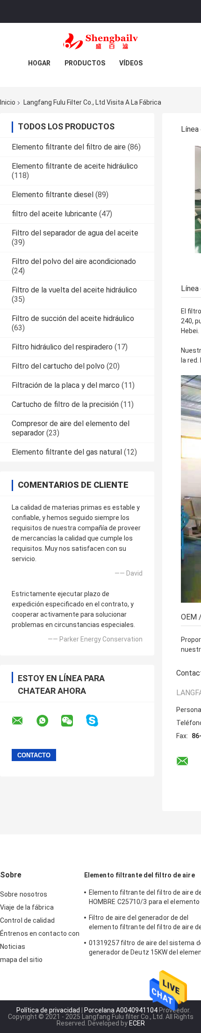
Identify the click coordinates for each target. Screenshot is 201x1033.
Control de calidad (27, 920)
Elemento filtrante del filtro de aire (69, 146)
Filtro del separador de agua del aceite (75, 232)
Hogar (39, 63)
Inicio (7, 102)
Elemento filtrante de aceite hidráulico (75, 166)
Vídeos (131, 63)
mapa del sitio (21, 959)
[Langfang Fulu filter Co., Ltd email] (23, 721)
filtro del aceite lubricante (54, 213)
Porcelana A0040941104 (121, 1010)
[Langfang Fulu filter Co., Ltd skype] (98, 721)
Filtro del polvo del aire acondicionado (74, 261)
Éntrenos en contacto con (39, 933)
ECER (137, 1023)
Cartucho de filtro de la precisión (65, 404)
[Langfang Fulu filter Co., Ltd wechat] (73, 721)
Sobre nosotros (23, 894)
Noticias (12, 946)
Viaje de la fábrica (27, 907)
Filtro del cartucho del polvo (58, 366)
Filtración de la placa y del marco (66, 385)
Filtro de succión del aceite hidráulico (73, 318)
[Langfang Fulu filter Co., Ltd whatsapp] (48, 721)
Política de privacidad (48, 1010)
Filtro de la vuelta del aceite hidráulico (74, 289)
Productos (85, 63)
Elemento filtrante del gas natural (67, 452)
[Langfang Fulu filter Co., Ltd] (100, 42)
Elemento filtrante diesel (52, 194)
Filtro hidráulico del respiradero (62, 346)
